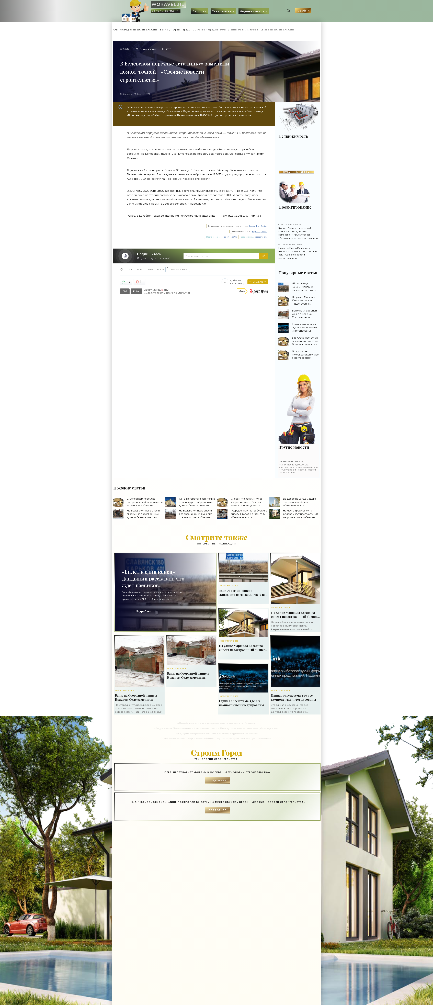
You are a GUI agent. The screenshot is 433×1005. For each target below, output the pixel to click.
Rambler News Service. (258, 226)
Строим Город (180, 29)
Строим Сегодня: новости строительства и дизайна (140, 29)
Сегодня (199, 11)
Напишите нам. (260, 237)
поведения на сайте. (228, 237)
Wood (124, 49)
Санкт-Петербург (179, 269)
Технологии (222, 11)
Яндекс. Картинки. (259, 231)
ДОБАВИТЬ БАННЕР (296, 172)
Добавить (237, 282)
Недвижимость (252, 11)
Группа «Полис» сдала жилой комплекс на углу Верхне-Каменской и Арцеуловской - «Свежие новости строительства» (298, 231)
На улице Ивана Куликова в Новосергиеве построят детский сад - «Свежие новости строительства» (297, 251)
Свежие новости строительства (145, 269)
